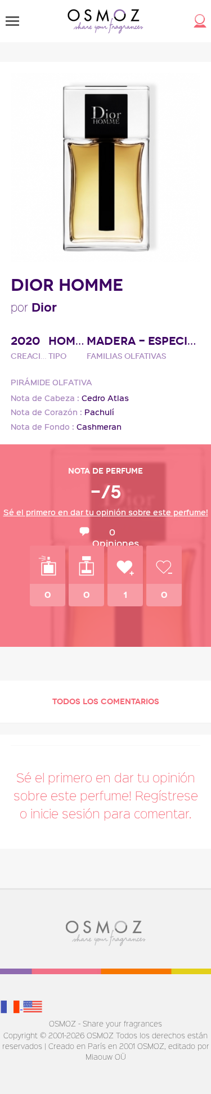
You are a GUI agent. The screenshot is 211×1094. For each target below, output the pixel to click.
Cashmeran (99, 426)
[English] (33, 1006)
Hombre (67, 341)
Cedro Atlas (105, 398)
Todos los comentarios (105, 701)
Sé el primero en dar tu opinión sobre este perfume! (105, 512)
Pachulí (99, 412)
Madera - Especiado (144, 341)
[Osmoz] (105, 21)
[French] (11, 1006)
